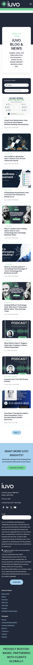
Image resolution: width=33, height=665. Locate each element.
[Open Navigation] (31, 4)
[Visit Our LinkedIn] (7, 507)
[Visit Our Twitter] (11, 507)
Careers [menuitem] (4, 634)
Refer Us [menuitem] (4, 628)
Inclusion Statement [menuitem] (8, 625)
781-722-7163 (6, 499)
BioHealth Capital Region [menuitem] (9, 611)
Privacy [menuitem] (4, 619)
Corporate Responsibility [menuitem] (9, 622)
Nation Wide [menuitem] (6, 594)
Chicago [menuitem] (4, 608)
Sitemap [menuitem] (4, 637)
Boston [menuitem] (4, 596)
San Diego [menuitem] (5, 605)
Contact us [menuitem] (5, 631)
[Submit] (29, 28)
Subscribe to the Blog (16, 467)
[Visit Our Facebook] (3, 507)
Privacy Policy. (18, 566)
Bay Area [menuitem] (4, 599)
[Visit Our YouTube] (15, 507)
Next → (16, 432)
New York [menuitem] (5, 602)
